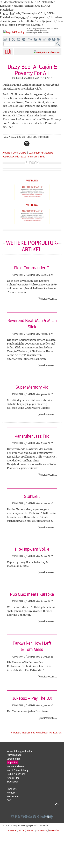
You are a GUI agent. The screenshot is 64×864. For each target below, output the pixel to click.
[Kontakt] (5, 39)
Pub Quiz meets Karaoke (32, 594)
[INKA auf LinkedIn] (45, 39)
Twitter (27, 143)
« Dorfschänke (19, 152)
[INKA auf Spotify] (24, 39)
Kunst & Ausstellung (18, 770)
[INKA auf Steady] (53, 39)
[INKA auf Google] (36, 39)
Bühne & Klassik (15, 766)
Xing (47, 143)
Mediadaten (13, 796)
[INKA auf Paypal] (49, 39)
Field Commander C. (32, 267)
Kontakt (11, 792)
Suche (21, 830)
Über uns (12, 788)
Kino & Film (13, 777)
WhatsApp (13, 143)
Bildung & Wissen (16, 773)
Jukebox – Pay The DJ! (32, 698)
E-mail (6, 143)
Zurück (32, 162)
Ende (42, 156)
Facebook (20, 143)
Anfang (6, 152)
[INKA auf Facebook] (10, 39)
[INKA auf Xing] (40, 39)
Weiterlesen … (49, 298)
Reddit (33, 143)
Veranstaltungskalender (19, 751)
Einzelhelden (13, 758)
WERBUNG (32, 180)
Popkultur (18, 274)
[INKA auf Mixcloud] (30, 39)
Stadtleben (12, 781)
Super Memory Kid (32, 386)
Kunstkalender (14, 754)
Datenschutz (55, 830)
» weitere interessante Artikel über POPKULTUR (36, 732)
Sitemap (30, 830)
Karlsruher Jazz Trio (32, 435)
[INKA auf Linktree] (58, 39)
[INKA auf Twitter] (13, 39)
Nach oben (33, 804)
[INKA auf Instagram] (19, 39)
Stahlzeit (32, 496)
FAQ (9, 800)
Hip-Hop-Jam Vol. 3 (32, 548)
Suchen (58, 44)
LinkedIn (40, 143)
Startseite (12, 830)
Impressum (42, 830)
